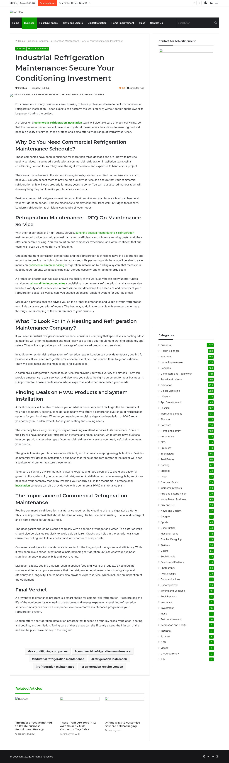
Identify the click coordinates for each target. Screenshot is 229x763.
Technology (167, 453)
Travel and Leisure (73, 22)
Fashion (165, 407)
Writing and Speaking (173, 590)
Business (29, 22)
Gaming (165, 465)
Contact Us (156, 22)
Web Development (171, 413)
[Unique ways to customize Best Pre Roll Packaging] (124, 708)
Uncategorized (169, 585)
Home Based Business (173, 499)
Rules (142, 22)
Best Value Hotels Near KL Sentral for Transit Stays (87, 3)
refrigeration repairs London (103, 666)
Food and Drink (169, 482)
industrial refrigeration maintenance (59, 659)
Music (164, 613)
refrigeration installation (110, 659)
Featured (166, 356)
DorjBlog (22, 88)
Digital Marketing (97, 22)
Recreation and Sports (173, 625)
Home (15, 22)
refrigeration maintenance (55, 666)
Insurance (166, 602)
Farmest (165, 636)
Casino (165, 550)
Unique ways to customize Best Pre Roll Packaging (122, 724)
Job (163, 659)
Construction (168, 527)
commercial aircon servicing (46, 265)
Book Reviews (169, 596)
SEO (163, 442)
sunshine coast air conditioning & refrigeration (104, 232)
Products (166, 447)
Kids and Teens (169, 533)
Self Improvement (171, 619)
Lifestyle (165, 396)
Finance (165, 419)
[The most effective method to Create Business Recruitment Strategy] (35, 708)
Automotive (167, 436)
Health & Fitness (48, 22)
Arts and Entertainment (174, 493)
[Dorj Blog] (16, 12)
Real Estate (167, 459)
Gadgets (165, 516)
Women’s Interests (171, 487)
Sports (164, 522)
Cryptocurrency (170, 653)
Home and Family (171, 430)
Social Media (168, 556)
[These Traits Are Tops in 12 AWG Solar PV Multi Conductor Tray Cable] (79, 708)
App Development (171, 402)
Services (166, 368)
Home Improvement (122, 22)
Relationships (168, 573)
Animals (165, 545)
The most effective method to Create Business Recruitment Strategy (33, 726)
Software (166, 425)
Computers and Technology (177, 373)
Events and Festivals (172, 562)
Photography (168, 567)
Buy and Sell (168, 505)
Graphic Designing (171, 539)
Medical (165, 470)
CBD (163, 642)
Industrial (166, 630)
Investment (167, 607)
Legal (164, 476)
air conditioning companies (49, 651)
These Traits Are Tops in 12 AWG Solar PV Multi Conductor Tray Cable (78, 726)
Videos (164, 647)
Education (166, 385)
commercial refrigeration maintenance (104, 651)
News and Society (171, 510)
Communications (170, 579)
